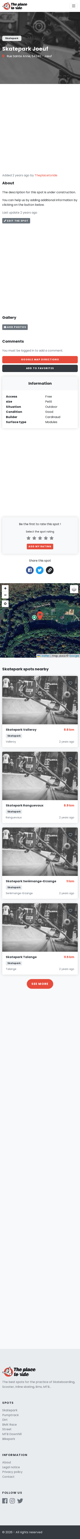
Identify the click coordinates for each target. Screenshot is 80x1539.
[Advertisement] (40, 128)
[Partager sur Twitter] (40, 570)
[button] (40, 615)
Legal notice (11, 1467)
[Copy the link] (50, 570)
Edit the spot (17, 220)
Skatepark (9, 1410)
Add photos (16, 327)
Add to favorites (40, 368)
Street (7, 1429)
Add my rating (39, 546)
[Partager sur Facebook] (30, 570)
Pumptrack (10, 1415)
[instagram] (12, 1502)
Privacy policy (12, 1472)
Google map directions (40, 359)
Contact (8, 1477)
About (6, 1462)
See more (40, 984)
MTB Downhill (12, 1434)
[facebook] (4, 1502)
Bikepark (8, 1439)
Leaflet (45, 656)
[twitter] (20, 1502)
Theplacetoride (46, 175)
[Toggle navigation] (74, 6)
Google (74, 656)
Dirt (5, 1420)
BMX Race (9, 1424)
